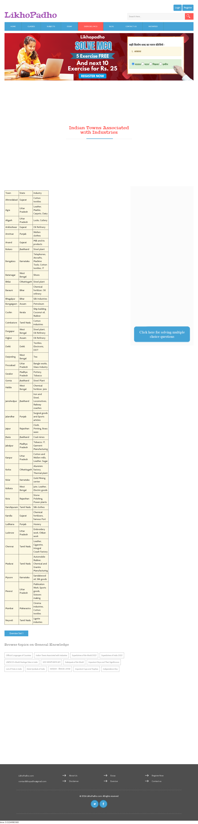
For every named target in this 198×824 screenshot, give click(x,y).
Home (13, 26)
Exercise (114, 781)
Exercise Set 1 (16, 633)
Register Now (158, 775)
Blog (111, 26)
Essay (69, 26)
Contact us (156, 781)
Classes (31, 26)
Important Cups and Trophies (86, 669)
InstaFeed (153, 26)
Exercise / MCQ (90, 26)
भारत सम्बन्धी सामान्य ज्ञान (51, 662)
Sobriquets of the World (74, 662)
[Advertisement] (91, 100)
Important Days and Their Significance (103, 662)
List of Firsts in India (14, 669)
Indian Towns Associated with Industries (51, 655)
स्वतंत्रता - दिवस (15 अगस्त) (60, 669)
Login (177, 7)
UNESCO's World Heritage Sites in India (22, 662)
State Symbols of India (36, 669)
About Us (73, 775)
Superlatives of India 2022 (111, 655)
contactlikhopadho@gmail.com (32, 781)
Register (188, 7)
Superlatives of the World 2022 (84, 655)
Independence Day (110, 669)
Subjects (51, 26)
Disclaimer (74, 781)
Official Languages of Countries (18, 655)
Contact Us (131, 26)
